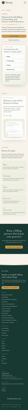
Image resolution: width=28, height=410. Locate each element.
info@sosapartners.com (7, 375)
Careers (3, 348)
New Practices (5, 335)
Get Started (4, 363)
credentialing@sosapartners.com (15, 378)
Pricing (3, 343)
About (3, 341)
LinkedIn (3, 389)
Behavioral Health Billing (7, 294)
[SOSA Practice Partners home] (7, 2)
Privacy (3, 406)
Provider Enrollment (6, 308)
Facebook (4, 390)
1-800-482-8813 (5, 373)
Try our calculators (14, 36)
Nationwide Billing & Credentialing (9, 299)
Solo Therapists (5, 328)
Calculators (4, 358)
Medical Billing (5, 297)
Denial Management (6, 310)
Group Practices (5, 330)
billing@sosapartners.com (10, 377)
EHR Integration (5, 313)
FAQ (3, 361)
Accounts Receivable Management (9, 306)
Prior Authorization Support (8, 317)
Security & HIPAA (5, 350)
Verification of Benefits (7, 315)
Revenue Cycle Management (8, 304)
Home (3, 10)
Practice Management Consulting (9, 320)
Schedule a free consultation (14, 247)
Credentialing (5, 301)
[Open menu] (25, 2)
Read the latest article (14, 40)
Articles (3, 356)
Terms (7, 406)
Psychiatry (4, 333)
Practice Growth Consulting (8, 322)
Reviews (3, 345)
